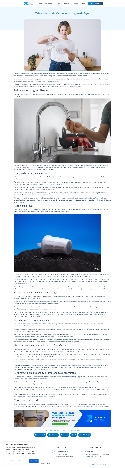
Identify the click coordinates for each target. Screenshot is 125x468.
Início (40, 3)
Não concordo (23, 461)
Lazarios (16, 406)
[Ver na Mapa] (82, 451)
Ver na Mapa (89, 451)
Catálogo (75, 3)
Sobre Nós (48, 3)
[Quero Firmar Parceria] (53, 451)
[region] (22, 453)
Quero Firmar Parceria (63, 451)
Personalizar (11, 461)
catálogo (84, 406)
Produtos (66, 3)
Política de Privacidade (99, 464)
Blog (83, 3)
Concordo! (34, 461)
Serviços (57, 3)
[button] (40, 435)
